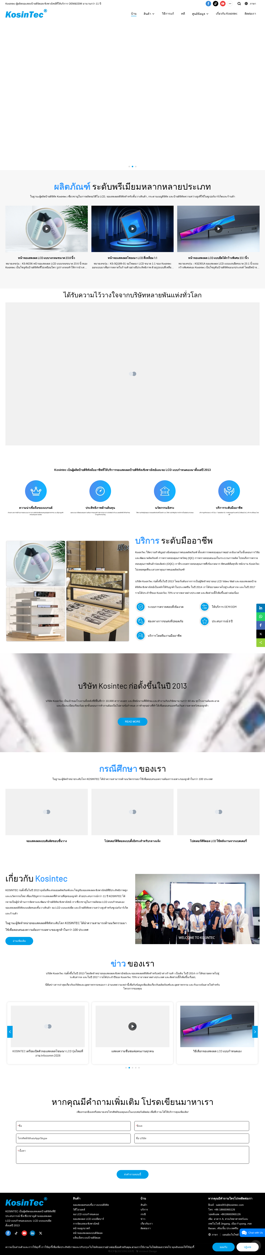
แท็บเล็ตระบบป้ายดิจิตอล (86, 1237)
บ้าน (133, 13)
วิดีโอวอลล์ (79, 1209)
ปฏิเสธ (247, 1247)
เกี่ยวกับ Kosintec (226, 13)
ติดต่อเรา (250, 13)
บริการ (144, 1209)
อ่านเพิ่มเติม (19, 940)
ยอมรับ (223, 1247)
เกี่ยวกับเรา (147, 1223)
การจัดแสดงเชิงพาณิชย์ (86, 1223)
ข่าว (143, 1218)
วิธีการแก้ (168, 13)
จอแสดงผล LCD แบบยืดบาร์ (88, 1218)
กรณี (143, 1214)
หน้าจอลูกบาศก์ (81, 1228)
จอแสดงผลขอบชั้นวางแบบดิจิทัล (91, 1204)
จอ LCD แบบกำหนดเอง (86, 1214)
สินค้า (147, 13)
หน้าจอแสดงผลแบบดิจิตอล (88, 1233)
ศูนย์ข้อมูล (198, 13)
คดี (183, 13)
